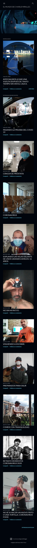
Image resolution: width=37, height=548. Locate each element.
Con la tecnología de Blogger (20, 539)
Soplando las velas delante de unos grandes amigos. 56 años (17, 258)
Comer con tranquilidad (16, 427)
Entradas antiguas (28, 527)
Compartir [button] (5, 89)
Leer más (31, 89)
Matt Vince (23, 542)
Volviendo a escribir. (14, 344)
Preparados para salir (14, 385)
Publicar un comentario (16, 89)
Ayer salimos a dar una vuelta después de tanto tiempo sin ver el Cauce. (15, 81)
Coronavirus (10, 215)
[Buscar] (33, 3)
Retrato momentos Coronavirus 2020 (13, 462)
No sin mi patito (11, 310)
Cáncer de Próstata (13, 173)
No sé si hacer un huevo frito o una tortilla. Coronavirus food (18, 514)
